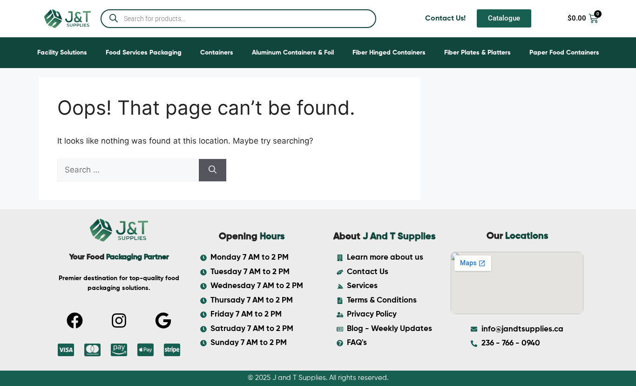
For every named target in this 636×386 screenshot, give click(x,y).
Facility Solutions (62, 52)
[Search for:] (128, 169)
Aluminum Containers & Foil (293, 52)
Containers (216, 52)
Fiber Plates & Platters (477, 52)
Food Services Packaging (144, 52)
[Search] (212, 170)
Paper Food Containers (564, 52)
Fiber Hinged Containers (389, 52)
